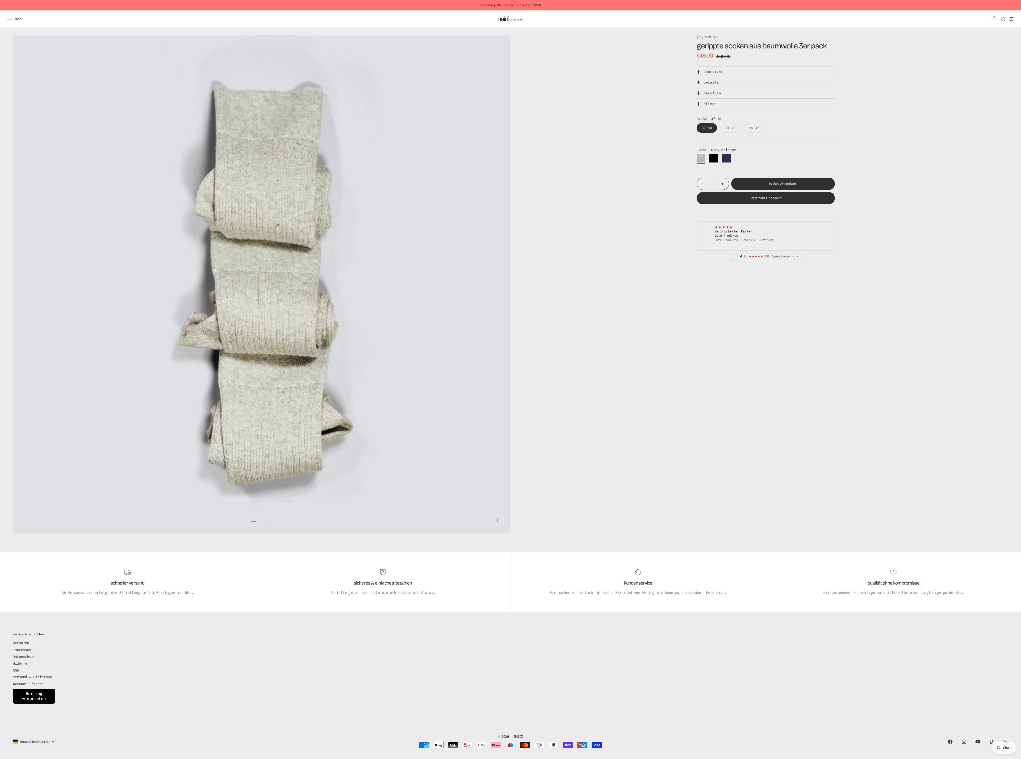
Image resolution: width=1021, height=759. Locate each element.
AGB (16, 670)
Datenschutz (24, 657)
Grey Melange (707, 37)
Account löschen (28, 684)
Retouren (21, 643)
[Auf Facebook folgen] (950, 741)
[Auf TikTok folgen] (991, 741)
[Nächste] (797, 256)
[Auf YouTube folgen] (978, 741)
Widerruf (21, 663)
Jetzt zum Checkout (766, 198)
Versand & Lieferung (32, 677)
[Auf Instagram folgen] (964, 741)
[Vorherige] (734, 256)
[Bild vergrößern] (497, 520)
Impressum (22, 650)
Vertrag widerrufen (33, 696)
